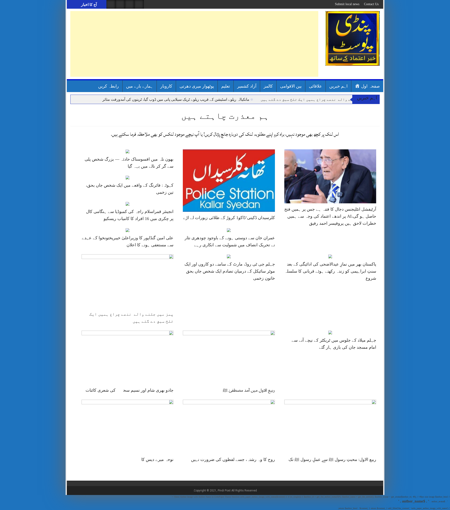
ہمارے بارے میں (139, 86)
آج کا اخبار (88, 4)
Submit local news (347, 4)
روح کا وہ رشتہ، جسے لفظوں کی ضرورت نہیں (233, 459)
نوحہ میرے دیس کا (157, 459)
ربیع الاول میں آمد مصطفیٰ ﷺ (249, 390)
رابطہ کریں (108, 86)
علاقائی (315, 86)
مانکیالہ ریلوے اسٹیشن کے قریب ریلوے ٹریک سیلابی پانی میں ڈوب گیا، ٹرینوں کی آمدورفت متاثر (175, 99)
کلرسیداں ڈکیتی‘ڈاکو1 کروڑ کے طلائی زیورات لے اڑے (229, 217)
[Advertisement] (194, 44)
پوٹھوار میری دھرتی (197, 86)
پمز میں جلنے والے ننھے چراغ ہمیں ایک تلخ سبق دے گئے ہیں (317, 99)
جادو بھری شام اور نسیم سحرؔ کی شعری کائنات (129, 390)
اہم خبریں (338, 86)
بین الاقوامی (291, 86)
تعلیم (225, 86)
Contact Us (371, 4)
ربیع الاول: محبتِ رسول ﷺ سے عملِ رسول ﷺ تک (332, 459)
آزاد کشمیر (246, 86)
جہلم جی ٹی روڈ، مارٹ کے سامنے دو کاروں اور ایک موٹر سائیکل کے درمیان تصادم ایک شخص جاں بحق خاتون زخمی (229, 271)
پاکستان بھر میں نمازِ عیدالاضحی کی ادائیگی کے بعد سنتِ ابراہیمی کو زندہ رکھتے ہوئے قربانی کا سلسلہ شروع (330, 271)
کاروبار (166, 86)
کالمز (268, 86)
